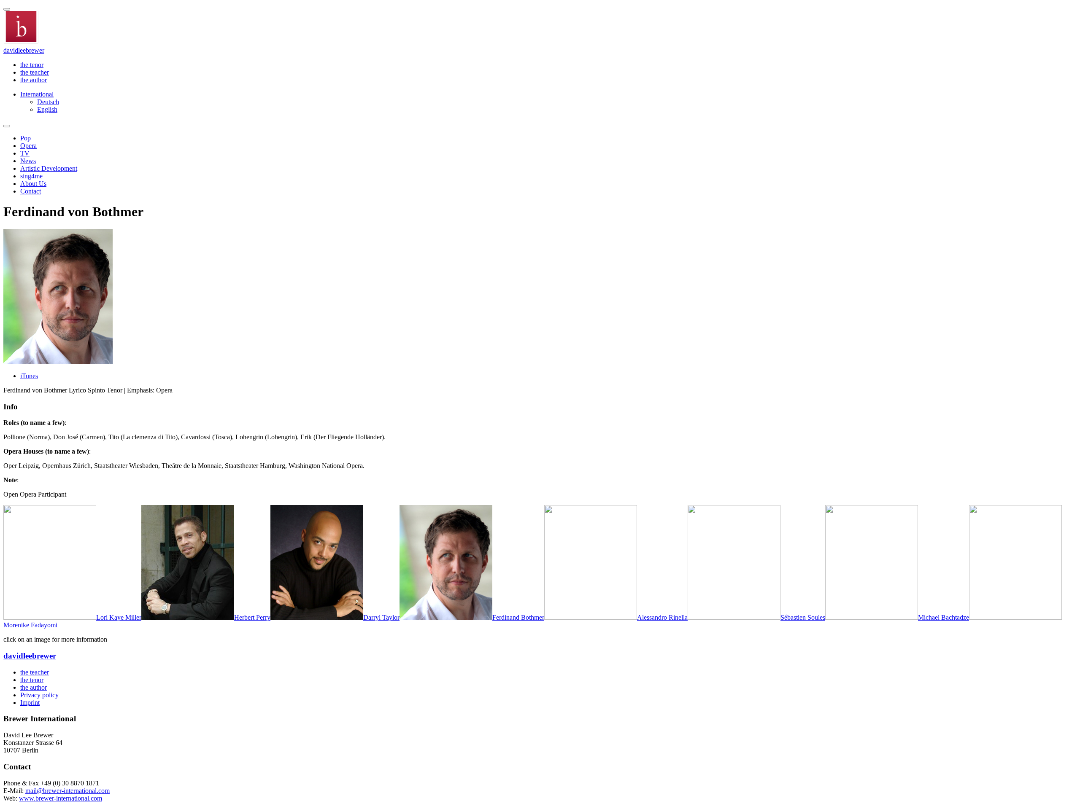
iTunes (29, 375)
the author (33, 79)
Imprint (30, 702)
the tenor (31, 64)
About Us (33, 183)
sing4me (31, 176)
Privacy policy (39, 695)
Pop (25, 138)
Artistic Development (48, 168)
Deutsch (48, 101)
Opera (28, 145)
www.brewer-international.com (60, 798)
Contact (30, 191)
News (28, 160)
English (47, 109)
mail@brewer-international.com (67, 790)
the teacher (34, 72)
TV (25, 153)
